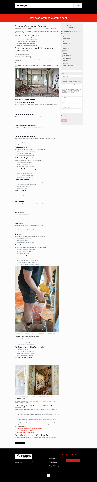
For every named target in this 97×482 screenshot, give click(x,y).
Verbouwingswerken (53, 462)
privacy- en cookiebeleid (65, 117)
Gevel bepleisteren (53, 458)
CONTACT (78, 5)
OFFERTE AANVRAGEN (20, 442)
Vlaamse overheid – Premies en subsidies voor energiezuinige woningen (29, 428)
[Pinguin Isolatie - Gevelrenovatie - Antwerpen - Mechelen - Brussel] (21, 5)
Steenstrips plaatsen (53, 459)
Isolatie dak (52, 461)
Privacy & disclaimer (51, 477)
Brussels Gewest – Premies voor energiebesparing (25, 432)
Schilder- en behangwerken (55, 466)
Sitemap (56, 477)
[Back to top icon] (48, 475)
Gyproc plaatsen (53, 465)
